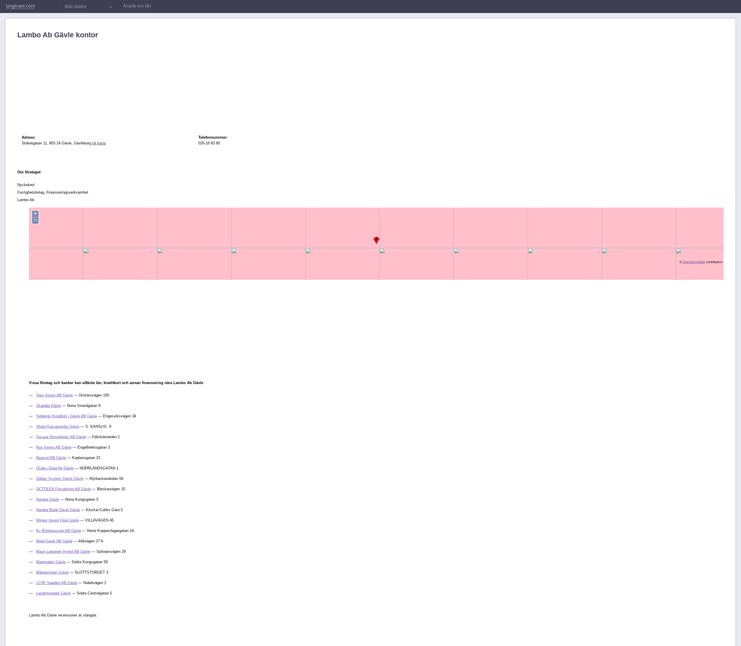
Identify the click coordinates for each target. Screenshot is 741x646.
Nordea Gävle (47, 499)
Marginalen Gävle (50, 562)
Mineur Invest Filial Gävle (57, 520)
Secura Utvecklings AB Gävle (61, 437)
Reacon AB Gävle (51, 458)
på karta (99, 143)
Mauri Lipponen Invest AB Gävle (63, 551)
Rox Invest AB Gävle (53, 447)
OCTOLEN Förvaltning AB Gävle (63, 489)
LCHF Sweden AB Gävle (56, 583)
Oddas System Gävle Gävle (59, 478)
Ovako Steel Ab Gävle (55, 468)
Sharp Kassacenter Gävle (57, 426)
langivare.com (20, 5)
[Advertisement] (191, 82)
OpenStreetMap (694, 262)
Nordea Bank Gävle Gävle (58, 510)
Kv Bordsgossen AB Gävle (58, 530)
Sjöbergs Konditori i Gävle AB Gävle (66, 416)
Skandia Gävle (48, 405)
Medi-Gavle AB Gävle (54, 541)
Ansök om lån (137, 5)
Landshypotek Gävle (53, 593)
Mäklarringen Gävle (52, 572)
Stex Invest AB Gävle (54, 395)
